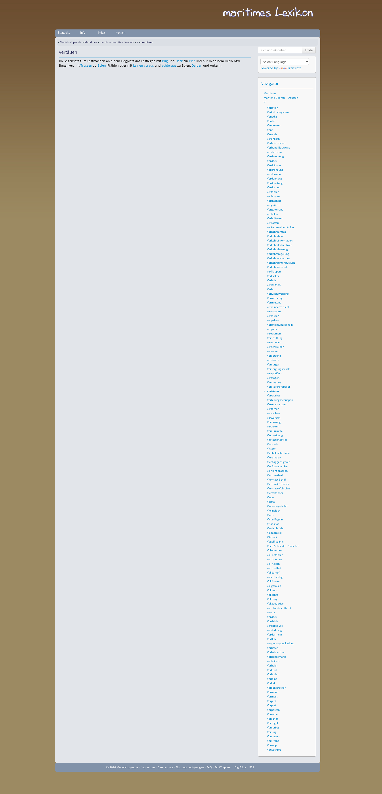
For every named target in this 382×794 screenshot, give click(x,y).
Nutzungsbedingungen (190, 767)
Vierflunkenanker (277, 466)
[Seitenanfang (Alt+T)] (62, 74)
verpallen (273, 320)
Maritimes (90, 42)
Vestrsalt (272, 444)
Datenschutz (165, 767)
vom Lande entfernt (279, 608)
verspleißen (274, 373)
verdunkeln (274, 174)
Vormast (272, 696)
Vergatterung (275, 209)
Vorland (272, 670)
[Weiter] (74, 74)
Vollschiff (272, 595)
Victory (271, 448)
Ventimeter (274, 125)
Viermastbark (275, 475)
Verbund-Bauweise (278, 147)
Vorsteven (273, 736)
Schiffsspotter (223, 767)
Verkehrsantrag (276, 232)
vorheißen (273, 661)
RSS (251, 767)
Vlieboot (272, 537)
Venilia (271, 121)
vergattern (273, 205)
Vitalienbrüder (276, 528)
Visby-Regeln (275, 519)
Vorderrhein (274, 634)
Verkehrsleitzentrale (279, 245)
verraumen (274, 333)
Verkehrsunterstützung (281, 263)
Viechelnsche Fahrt (278, 453)
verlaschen (274, 285)
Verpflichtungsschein (280, 324)
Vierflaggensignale (278, 462)
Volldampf (273, 572)
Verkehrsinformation (279, 240)
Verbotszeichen (276, 143)
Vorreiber (273, 714)
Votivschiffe (274, 749)
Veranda (272, 134)
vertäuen (273, 391)
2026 (113, 767)
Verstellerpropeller (278, 386)
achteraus (169, 65)
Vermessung (275, 298)
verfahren (273, 192)
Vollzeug (272, 599)
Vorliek (271, 683)
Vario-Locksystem (278, 112)
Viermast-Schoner (278, 484)
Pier (192, 61)
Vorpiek (271, 701)
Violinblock (273, 510)
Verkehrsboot (275, 236)
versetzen (273, 351)
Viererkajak (274, 457)
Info (82, 32)
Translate (294, 68)
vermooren (274, 311)
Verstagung (274, 382)
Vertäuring (273, 395)
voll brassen (274, 559)
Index (101, 32)
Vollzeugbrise (275, 603)
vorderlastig (274, 630)
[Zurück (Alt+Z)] (304, 83)
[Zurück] (68, 74)
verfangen (273, 196)
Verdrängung (275, 170)
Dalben (197, 65)
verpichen (273, 329)
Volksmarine (274, 550)
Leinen (138, 65)
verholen (272, 214)
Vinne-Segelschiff (277, 506)
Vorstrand (273, 741)
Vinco (270, 497)
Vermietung (274, 302)
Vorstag (272, 732)
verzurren (273, 426)
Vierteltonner (275, 493)
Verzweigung (275, 435)
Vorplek (271, 705)
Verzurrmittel (275, 431)
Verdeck (272, 161)
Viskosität (273, 524)
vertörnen (273, 409)
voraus (149, 65)
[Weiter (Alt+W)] (310, 83)
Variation (272, 108)
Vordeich (272, 621)
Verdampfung (275, 156)
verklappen (274, 271)
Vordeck (272, 617)
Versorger (273, 364)
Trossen (86, 65)
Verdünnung (274, 178)
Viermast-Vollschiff (278, 488)
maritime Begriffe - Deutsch (117, 42)
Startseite (64, 32)
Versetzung (274, 355)
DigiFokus (240, 767)
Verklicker (273, 276)
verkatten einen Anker (280, 227)
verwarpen (273, 417)
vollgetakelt (274, 586)
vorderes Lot (275, 626)
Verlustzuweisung (278, 294)
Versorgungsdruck (278, 369)
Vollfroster (273, 581)
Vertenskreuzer (276, 404)
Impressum (148, 767)
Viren (270, 515)
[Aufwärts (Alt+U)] (298, 83)
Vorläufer (273, 674)
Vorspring (273, 727)
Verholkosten (275, 218)
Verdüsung (273, 187)
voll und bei (274, 568)
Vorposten (273, 710)
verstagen (273, 378)
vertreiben (273, 413)
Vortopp (272, 745)
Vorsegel (272, 723)
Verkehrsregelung (278, 254)
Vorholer (272, 665)
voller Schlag (275, 577)
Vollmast (272, 590)
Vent (270, 130)
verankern (273, 139)
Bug (165, 61)
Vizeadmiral (274, 533)
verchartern (274, 152)
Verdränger (274, 165)
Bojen (101, 65)
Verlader (272, 280)
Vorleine (272, 679)
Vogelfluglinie (275, 541)
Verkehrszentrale (277, 267)
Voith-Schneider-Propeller (283, 546)
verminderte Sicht (278, 307)
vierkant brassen (277, 471)
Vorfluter (272, 639)
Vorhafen (272, 648)
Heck (179, 61)
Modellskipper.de (70, 42)
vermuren (273, 316)
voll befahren (275, 555)
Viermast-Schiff (276, 479)
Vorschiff (272, 719)
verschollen (274, 342)
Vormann (272, 692)
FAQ (209, 767)
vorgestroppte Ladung (280, 643)
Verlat (270, 289)
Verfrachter (274, 201)
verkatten (273, 223)
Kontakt (120, 32)
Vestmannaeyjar (277, 440)
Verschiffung (275, 338)
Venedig (272, 116)
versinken (273, 360)
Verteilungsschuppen (280, 400)
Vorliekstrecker (276, 688)
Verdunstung (275, 183)
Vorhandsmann (276, 657)
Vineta (271, 502)
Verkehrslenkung (277, 249)
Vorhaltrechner (276, 652)
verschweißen (275, 347)
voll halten (273, 564)
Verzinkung (274, 422)
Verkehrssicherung (278, 258)
